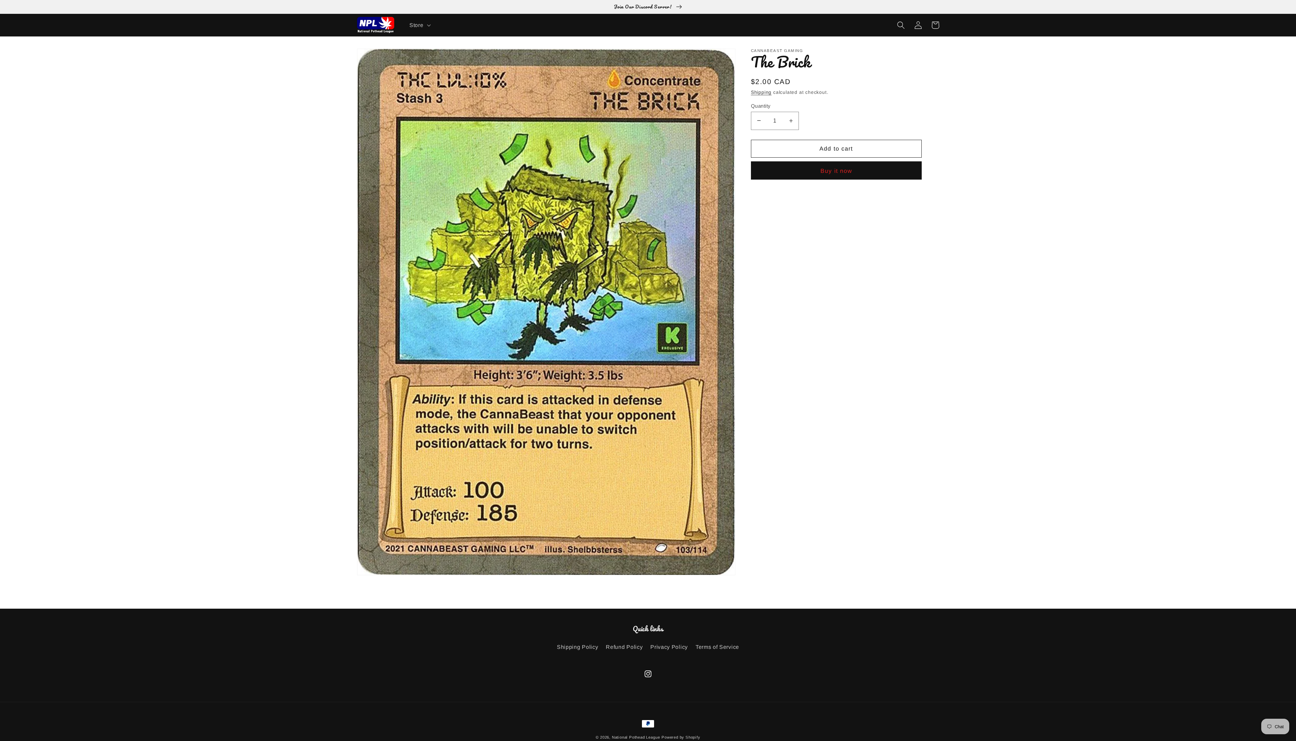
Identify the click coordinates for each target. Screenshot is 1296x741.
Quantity (761, 105)
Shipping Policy (577, 647)
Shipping (761, 92)
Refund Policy (624, 647)
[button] (419, 25)
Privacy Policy (669, 647)
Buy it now (836, 170)
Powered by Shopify (681, 737)
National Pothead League (636, 737)
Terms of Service (717, 647)
